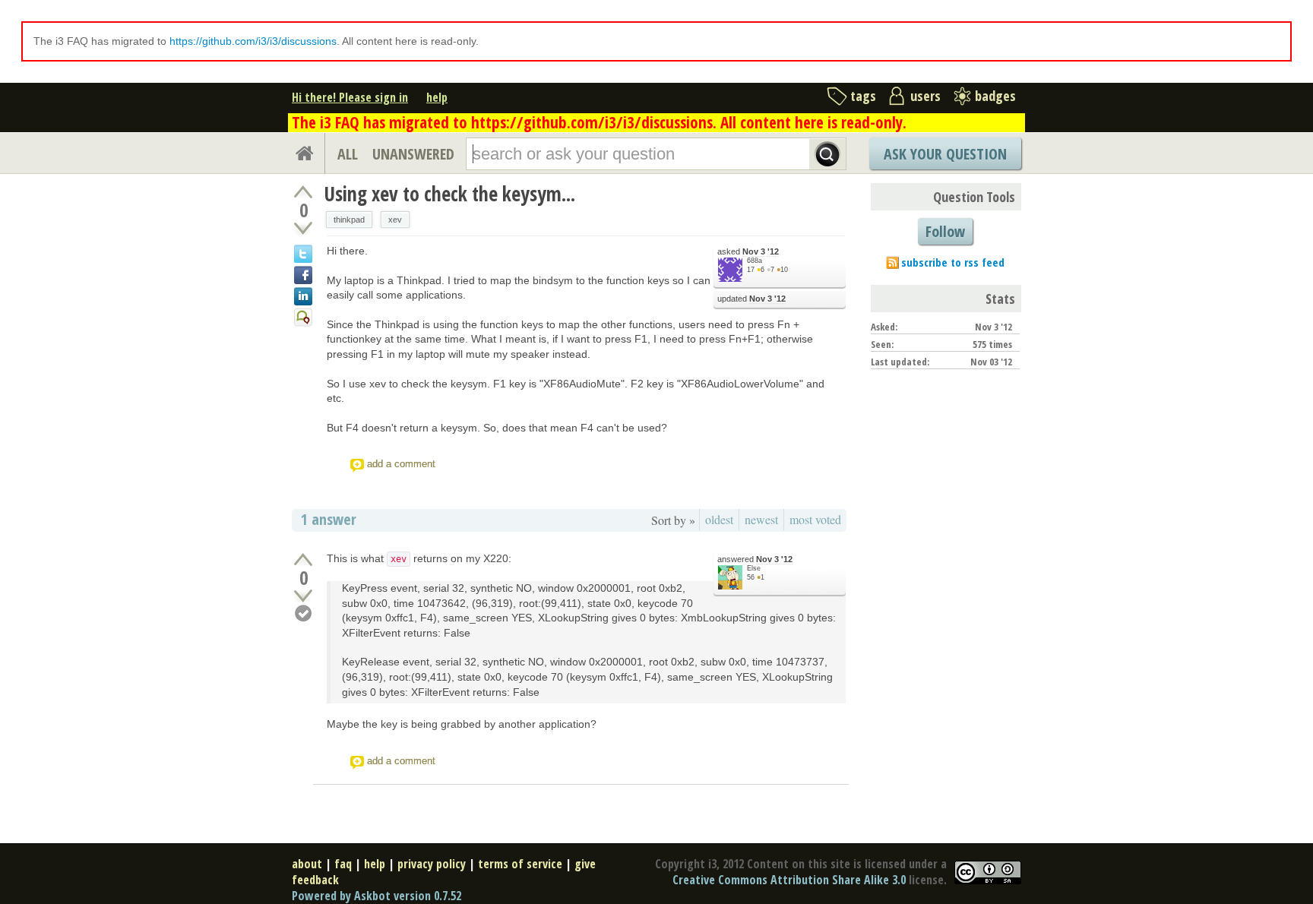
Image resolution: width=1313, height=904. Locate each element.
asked (748, 251)
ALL (347, 154)
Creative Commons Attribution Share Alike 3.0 (789, 879)
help (437, 97)
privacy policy (431, 863)
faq (343, 863)
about (307, 863)
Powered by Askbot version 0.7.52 (376, 895)
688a (754, 260)
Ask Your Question (945, 154)
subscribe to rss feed (953, 262)
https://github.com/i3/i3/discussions (253, 41)
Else (754, 568)
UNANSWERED (413, 154)
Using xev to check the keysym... (449, 193)
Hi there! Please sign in (350, 97)
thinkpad (349, 219)
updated (751, 298)
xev (395, 219)
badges (995, 96)
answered (755, 559)
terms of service (520, 863)
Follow (945, 231)
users (925, 96)
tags (863, 96)
